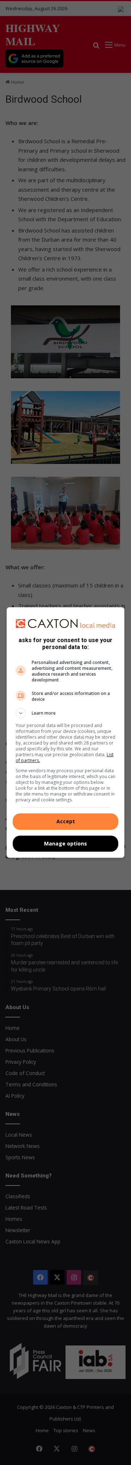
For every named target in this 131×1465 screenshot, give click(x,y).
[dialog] (65, 732)
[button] (65, 713)
